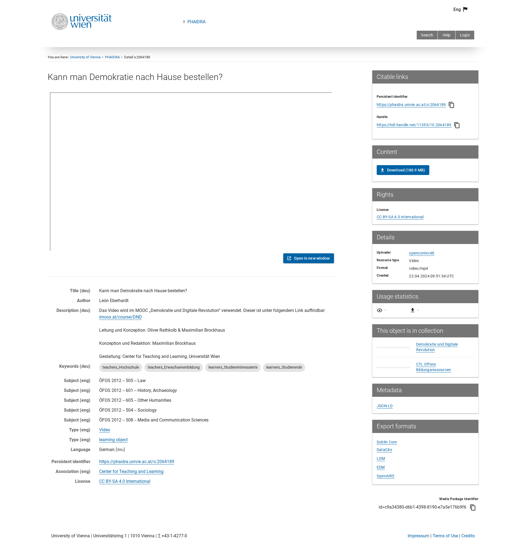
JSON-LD (385, 406)
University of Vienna (85, 57)
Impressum (418, 535)
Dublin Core (387, 442)
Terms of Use (445, 535)
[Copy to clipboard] (451, 104)
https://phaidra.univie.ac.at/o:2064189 (136, 461)
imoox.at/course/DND (120, 317)
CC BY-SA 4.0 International (124, 481)
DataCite (384, 449)
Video (104, 429)
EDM (381, 467)
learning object (113, 439)
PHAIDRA (196, 21)
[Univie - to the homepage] (81, 37)
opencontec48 (421, 253)
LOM (381, 458)
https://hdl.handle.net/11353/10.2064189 (414, 125)
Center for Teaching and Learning (131, 471)
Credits (468, 535)
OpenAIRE (386, 476)
